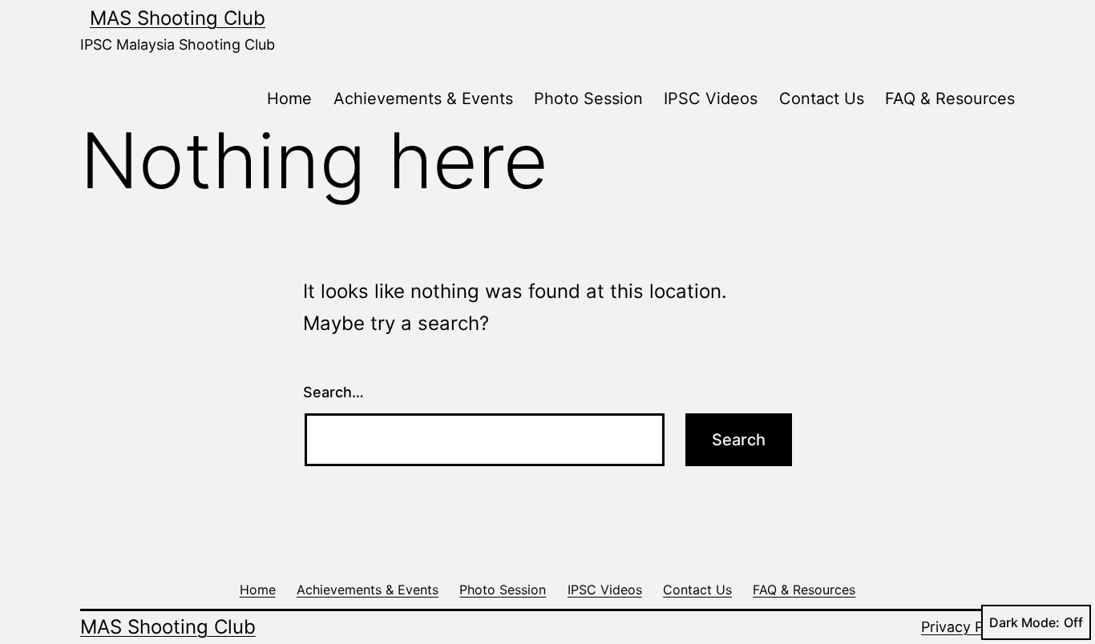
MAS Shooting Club (177, 18)
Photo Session (588, 98)
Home (289, 98)
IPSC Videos (711, 98)
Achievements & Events (423, 98)
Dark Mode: (1024, 622)
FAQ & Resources (950, 98)
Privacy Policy (968, 626)
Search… (333, 392)
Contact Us (821, 98)
